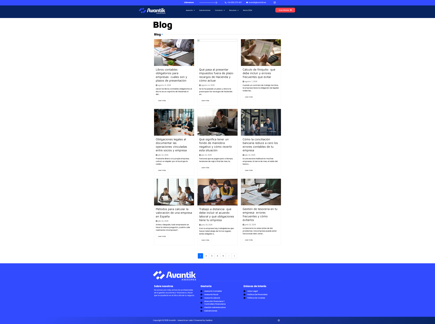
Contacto (219, 10)
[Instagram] (279, 320)
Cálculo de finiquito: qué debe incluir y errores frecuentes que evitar (259, 73)
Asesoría (189, 10)
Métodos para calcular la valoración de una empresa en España (174, 212)
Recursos (232, 10)
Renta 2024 (247, 10)
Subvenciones (204, 10)
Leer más (162, 100)
